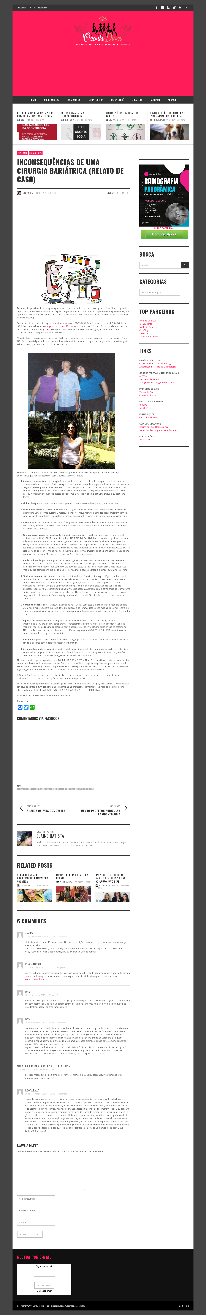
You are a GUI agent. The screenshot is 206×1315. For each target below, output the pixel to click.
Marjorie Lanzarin (161, 123)
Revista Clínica (146, 439)
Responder (62, 936)
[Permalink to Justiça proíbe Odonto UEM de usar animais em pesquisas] (125, 132)
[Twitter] (174, 8)
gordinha (69, 789)
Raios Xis (143, 333)
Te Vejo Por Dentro (148, 336)
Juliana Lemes (115, 120)
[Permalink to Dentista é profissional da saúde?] (81, 132)
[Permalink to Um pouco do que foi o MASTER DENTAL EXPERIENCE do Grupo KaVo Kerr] (112, 897)
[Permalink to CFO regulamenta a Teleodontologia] (37, 132)
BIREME (143, 404)
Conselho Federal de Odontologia (155, 363)
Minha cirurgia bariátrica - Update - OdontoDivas (44, 1066)
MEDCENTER (145, 407)
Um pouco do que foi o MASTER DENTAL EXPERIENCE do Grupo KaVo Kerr (111, 878)
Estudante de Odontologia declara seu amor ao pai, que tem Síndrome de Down (167, 116)
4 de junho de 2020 (39, 120)
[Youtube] (180, 8)
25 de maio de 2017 (42, 885)
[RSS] (168, 8)
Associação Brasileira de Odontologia (157, 366)
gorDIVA (78, 789)
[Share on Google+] (128, 192)
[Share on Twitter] (123, 192)
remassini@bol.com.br (36, 979)
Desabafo (23, 153)
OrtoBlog (143, 330)
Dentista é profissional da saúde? (77, 114)
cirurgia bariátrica (41, 789)
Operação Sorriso (148, 395)
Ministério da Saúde (149, 379)
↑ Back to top (183, 1306)
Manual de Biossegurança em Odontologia (160, 430)
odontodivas (88, 789)
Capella (28, 789)
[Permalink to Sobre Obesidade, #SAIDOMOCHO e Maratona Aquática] (34, 895)
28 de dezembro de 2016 (46, 192)
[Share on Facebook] (118, 192)
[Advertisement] (103, 69)
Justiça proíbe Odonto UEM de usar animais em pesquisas (124, 114)
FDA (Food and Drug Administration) (157, 382)
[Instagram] (162, 8)
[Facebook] (157, 8)
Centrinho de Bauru (148, 417)
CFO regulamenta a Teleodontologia (28, 114)
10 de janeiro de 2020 (131, 120)
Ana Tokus (25, 120)
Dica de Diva (35, 153)
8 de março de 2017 (81, 882)
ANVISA (143, 376)
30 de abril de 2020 (83, 120)
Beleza (20, 789)
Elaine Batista (66, 882)
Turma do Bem (146, 392)
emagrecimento (57, 789)
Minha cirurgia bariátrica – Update (73, 876)
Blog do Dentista (147, 320)
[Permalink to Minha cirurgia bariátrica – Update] (73, 894)
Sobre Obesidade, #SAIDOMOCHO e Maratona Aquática (32, 878)
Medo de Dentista (148, 327)
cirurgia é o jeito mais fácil (57, 326)
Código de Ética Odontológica (153, 426)
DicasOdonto (145, 323)
